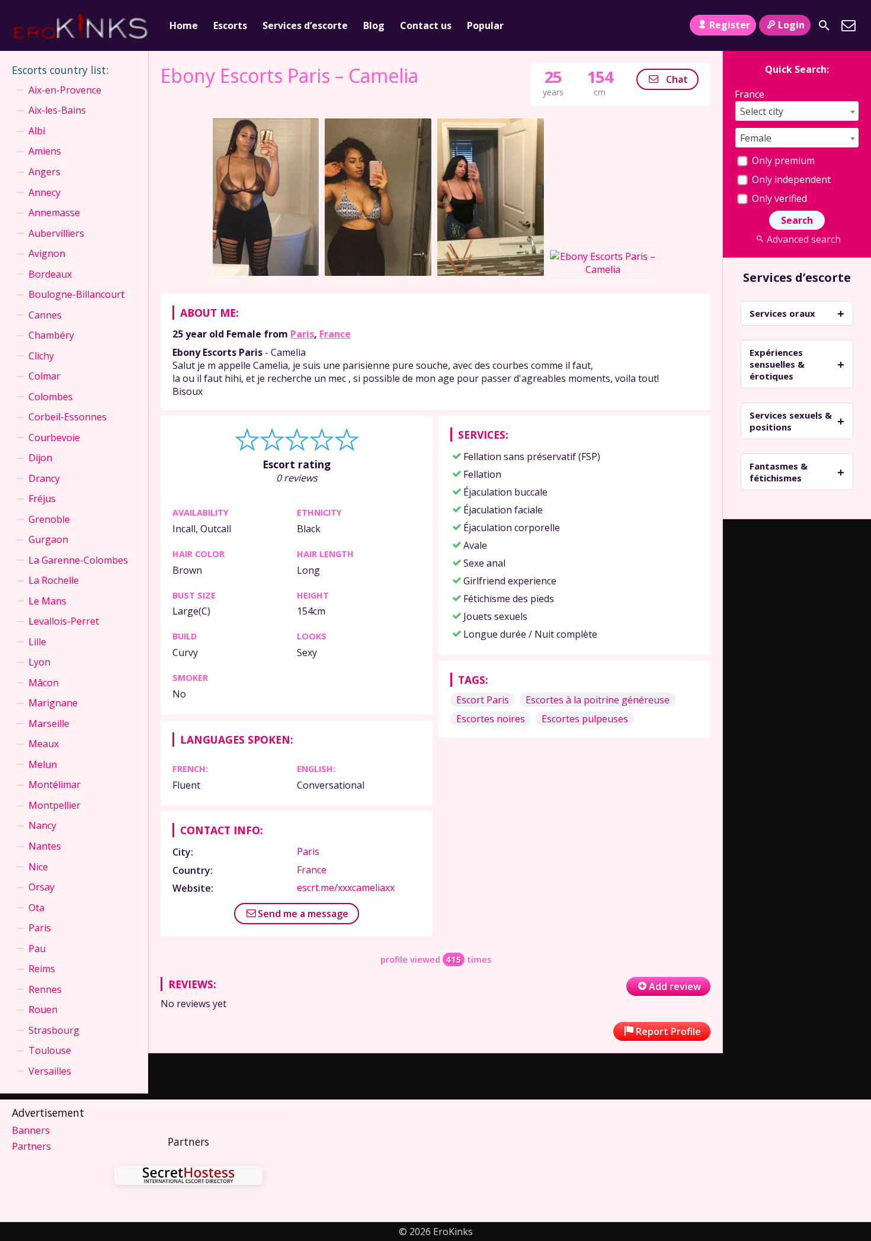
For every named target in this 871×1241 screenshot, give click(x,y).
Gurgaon (48, 539)
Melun (42, 764)
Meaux (43, 743)
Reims (41, 968)
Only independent (790, 179)
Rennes (45, 989)
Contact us (425, 25)
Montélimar (54, 784)
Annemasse (54, 212)
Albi (36, 130)
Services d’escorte (305, 25)
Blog (374, 25)
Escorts (230, 25)
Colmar (44, 375)
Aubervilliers (56, 233)
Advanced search (803, 239)
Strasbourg (53, 1030)
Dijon (40, 457)
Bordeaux (50, 274)
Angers (44, 171)
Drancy (44, 478)
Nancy (42, 825)
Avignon (46, 253)
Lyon (39, 661)
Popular (485, 25)
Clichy (41, 355)
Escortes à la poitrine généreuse (598, 699)
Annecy (44, 192)
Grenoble (49, 519)
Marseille (48, 723)
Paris (302, 333)
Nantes (44, 846)
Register (729, 24)
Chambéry (51, 335)
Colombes (50, 396)
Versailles (49, 1071)
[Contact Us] (848, 25)
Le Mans (47, 600)
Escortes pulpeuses (585, 718)
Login (791, 24)
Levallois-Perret (63, 621)
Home (183, 25)
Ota (36, 907)
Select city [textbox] (761, 111)
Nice (38, 866)
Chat (676, 79)
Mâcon (43, 682)
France (335, 333)
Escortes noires (490, 718)
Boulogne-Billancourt (76, 294)
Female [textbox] (755, 137)
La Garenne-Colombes (78, 560)
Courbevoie (54, 437)
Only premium (782, 160)
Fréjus (42, 498)
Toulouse (49, 1050)
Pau (37, 948)
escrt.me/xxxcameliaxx (346, 887)
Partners (31, 1146)
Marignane (53, 702)
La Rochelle (53, 580)
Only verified (778, 198)
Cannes (45, 314)
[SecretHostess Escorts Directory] (188, 1177)
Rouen (42, 1009)
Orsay (41, 886)
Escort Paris (482, 699)
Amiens (44, 150)
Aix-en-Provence (64, 90)
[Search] (824, 25)
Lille (37, 641)
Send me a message (303, 913)
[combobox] (797, 111)
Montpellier (54, 805)
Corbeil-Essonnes (67, 416)
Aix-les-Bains (57, 110)
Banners (31, 1130)
